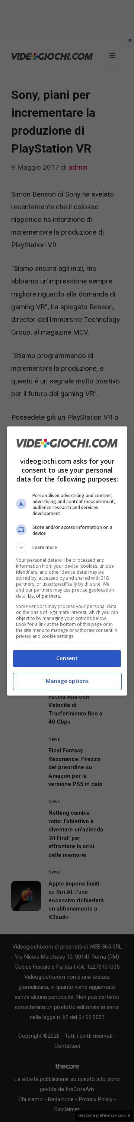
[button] (67, 547)
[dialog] (67, 561)
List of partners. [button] (44, 596)
